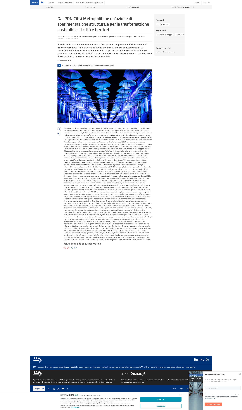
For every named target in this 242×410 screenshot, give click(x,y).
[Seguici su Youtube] (63, 389)
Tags (181, 388)
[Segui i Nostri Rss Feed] (67, 389)
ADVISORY (50, 7)
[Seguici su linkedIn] (54, 389)
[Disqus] (121, 278)
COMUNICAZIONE (133, 7)
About (174, 388)
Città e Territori (70, 36)
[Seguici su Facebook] (49, 389)
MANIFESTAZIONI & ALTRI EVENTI (183, 7)
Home (59, 36)
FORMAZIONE (90, 7)
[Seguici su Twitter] (58, 389)
